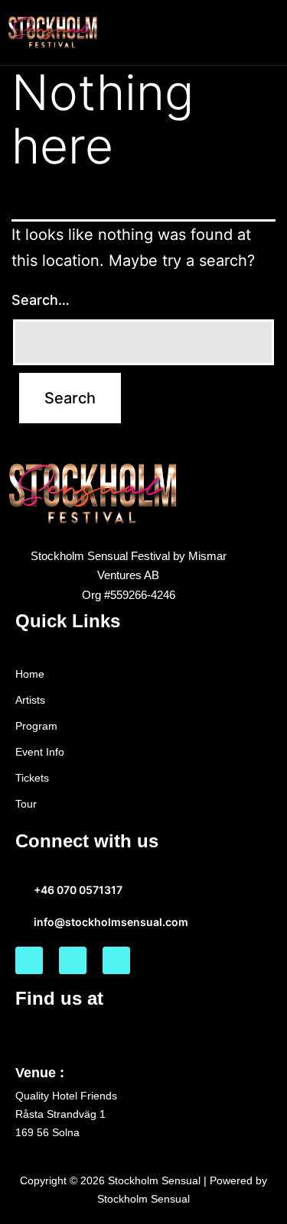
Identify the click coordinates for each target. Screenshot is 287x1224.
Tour (26, 804)
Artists (30, 700)
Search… (40, 300)
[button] (267, 32)
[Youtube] (116, 960)
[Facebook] (29, 960)
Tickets (32, 778)
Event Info (39, 752)
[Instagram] (72, 960)
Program (36, 726)
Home (29, 674)
